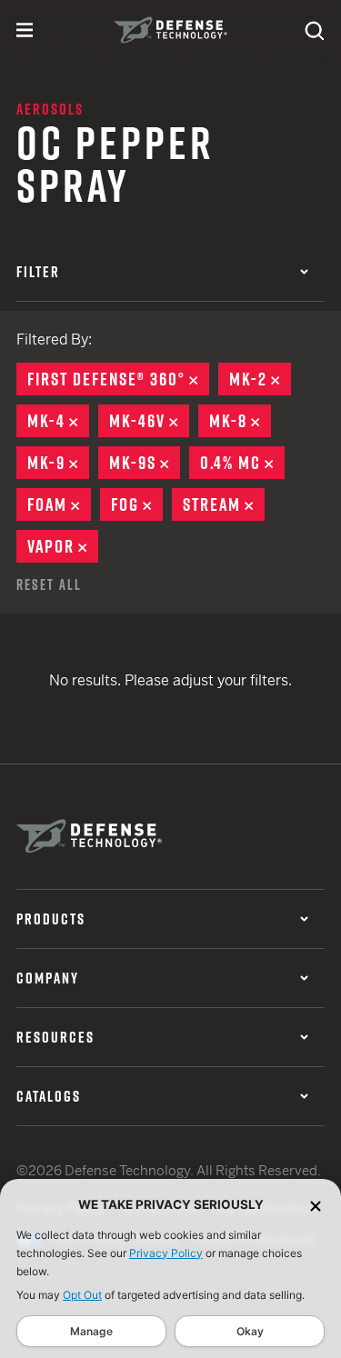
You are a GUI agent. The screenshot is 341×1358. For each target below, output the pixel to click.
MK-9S (144, 462)
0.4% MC (242, 462)
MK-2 (260, 379)
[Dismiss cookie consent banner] (315, 1205)
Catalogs (48, 1096)
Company (47, 978)
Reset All (49, 584)
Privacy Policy (166, 1253)
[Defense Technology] (170, 30)
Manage (91, 1331)
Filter (38, 272)
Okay (250, 1331)
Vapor (62, 546)
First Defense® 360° (118, 379)
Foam (59, 504)
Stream (224, 504)
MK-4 (58, 421)
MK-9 (58, 462)
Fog (137, 504)
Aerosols (50, 109)
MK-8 (240, 421)
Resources (55, 1037)
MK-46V (149, 421)
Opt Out (82, 1295)
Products (50, 919)
